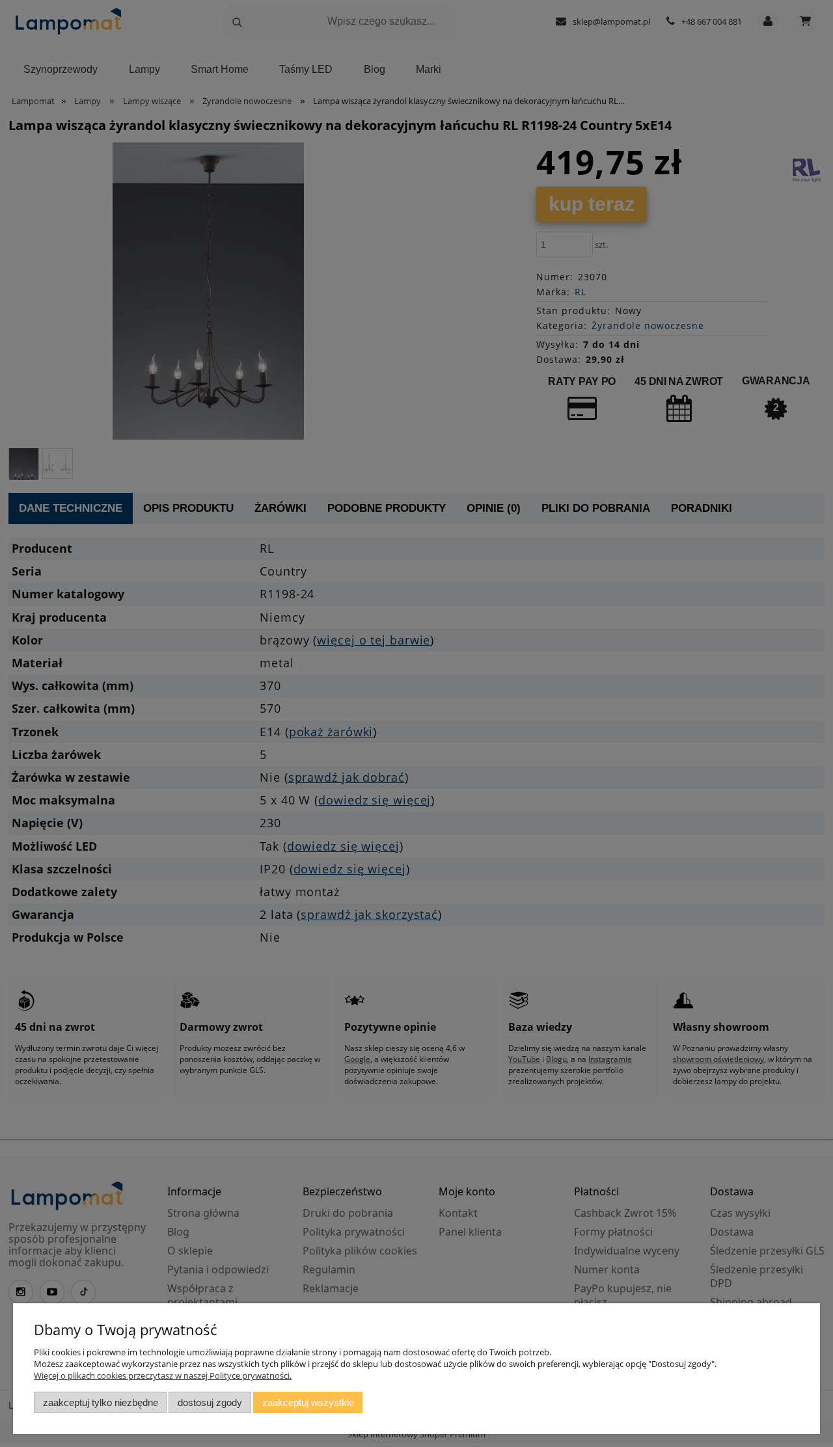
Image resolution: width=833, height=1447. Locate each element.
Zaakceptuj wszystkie (308, 1402)
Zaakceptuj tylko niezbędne (100, 1402)
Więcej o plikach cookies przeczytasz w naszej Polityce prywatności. (163, 1375)
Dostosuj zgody (210, 1402)
